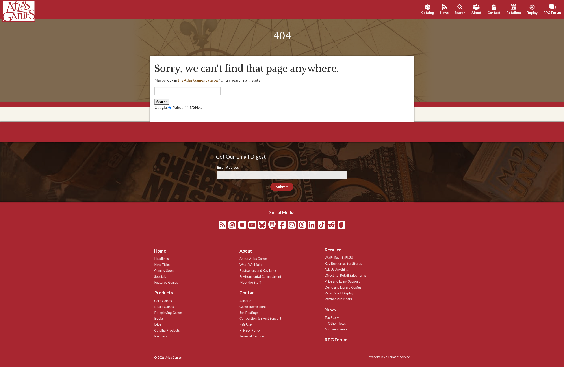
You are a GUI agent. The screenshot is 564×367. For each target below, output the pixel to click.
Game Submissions (252, 307)
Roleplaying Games (168, 313)
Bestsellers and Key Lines (258, 270)
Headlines (161, 259)
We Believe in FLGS (339, 257)
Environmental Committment (260, 276)
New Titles (162, 264)
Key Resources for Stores (343, 263)
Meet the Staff (250, 282)
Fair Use (245, 324)
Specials (160, 276)
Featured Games (166, 282)
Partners (160, 336)
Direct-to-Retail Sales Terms (346, 275)
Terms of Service (251, 336)
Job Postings (248, 313)
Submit (282, 186)
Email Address (228, 167)
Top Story (332, 317)
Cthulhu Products (167, 330)
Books (159, 318)
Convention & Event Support (260, 318)
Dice (157, 324)
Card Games (163, 301)
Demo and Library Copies (343, 287)
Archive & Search (337, 329)
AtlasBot (246, 301)
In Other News (335, 323)
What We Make (250, 264)
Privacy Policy (250, 330)
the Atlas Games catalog (198, 80)
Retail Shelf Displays (340, 293)
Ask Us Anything (337, 269)
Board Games (164, 307)
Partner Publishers (338, 299)
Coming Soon (164, 270)
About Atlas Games (253, 259)
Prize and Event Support (342, 281)
